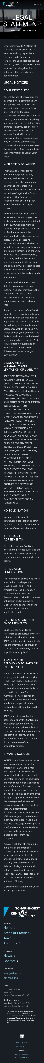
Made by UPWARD (22, 1058)
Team (7, 938)
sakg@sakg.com (12, 973)
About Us (10, 943)
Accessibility (19, 1047)
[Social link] (22, 1036)
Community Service (22, 1043)
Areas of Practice (16, 933)
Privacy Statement (21, 1054)
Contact (9, 961)
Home (8, 928)
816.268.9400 (11, 978)
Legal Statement (21, 1051)
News (8, 956)
